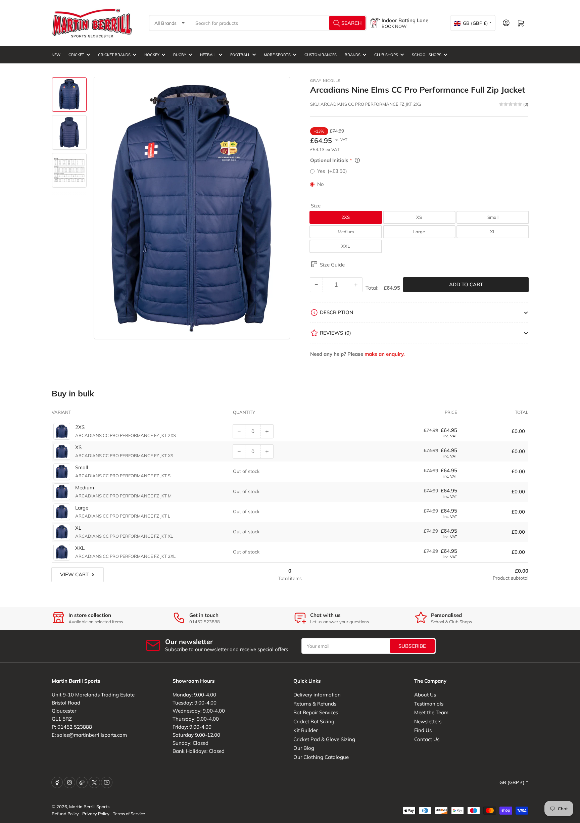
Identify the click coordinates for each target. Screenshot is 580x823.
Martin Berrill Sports (89, 806)
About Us (425, 694)
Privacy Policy (95, 813)
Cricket (76, 54)
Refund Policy (65, 813)
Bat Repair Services (315, 712)
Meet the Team (431, 712)
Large (419, 231)
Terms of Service (129, 813)
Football (240, 54)
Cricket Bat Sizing (313, 721)
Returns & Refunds (314, 703)
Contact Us (426, 739)
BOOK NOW (394, 26)
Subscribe (412, 646)
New (56, 54)
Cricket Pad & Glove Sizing (324, 739)
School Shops (426, 54)
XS (419, 217)
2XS (345, 217)
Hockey (151, 54)
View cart (74, 574)
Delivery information (317, 694)
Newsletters (427, 721)
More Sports (277, 54)
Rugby (179, 54)
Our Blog (303, 748)
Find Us (423, 730)
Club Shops (386, 54)
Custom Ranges (320, 54)
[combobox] (278, 23)
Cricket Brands (114, 54)
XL (492, 231)
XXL (345, 246)
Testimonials (428, 703)
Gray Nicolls (325, 80)
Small (492, 217)
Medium (346, 231)
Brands (352, 54)
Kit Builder (305, 730)
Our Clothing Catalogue (321, 757)
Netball (208, 54)
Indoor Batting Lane (405, 20)
